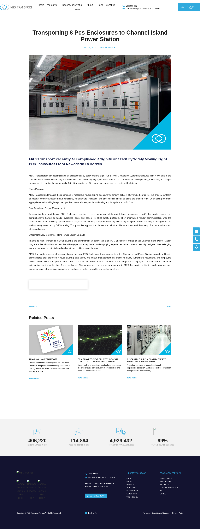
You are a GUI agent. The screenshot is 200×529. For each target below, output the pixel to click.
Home (41, 5)
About (90, 5)
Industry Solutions (72, 5)
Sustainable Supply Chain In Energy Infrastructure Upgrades (146, 360)
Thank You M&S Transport (43, 359)
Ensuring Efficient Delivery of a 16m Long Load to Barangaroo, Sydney (98, 360)
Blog (101, 5)
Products (52, 5)
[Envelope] (196, 231)
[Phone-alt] (196, 239)
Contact (78, 9)
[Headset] (196, 247)
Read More (34, 378)
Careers (110, 5)
